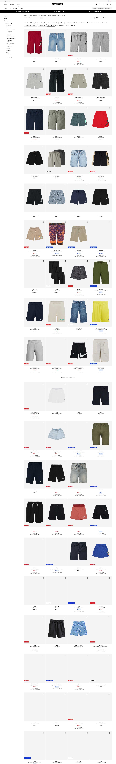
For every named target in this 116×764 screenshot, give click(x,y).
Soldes (31, 22)
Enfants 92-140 (36, 15)
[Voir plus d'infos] (35, 63)
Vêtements (43, 15)
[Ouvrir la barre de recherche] (93, 8)
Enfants (18, 4)
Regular (63, 15)
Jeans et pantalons (52, 15)
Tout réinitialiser (71, 25)
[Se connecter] (99, 4)
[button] (97, 18)
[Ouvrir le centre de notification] (103, 4)
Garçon (30, 15)
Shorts (59, 15)
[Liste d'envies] (107, 4)
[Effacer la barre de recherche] (110, 8)
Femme (6, 4)
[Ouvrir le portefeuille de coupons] (96, 4)
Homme (12, 4)
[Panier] (111, 4)
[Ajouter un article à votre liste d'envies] (43, 30)
